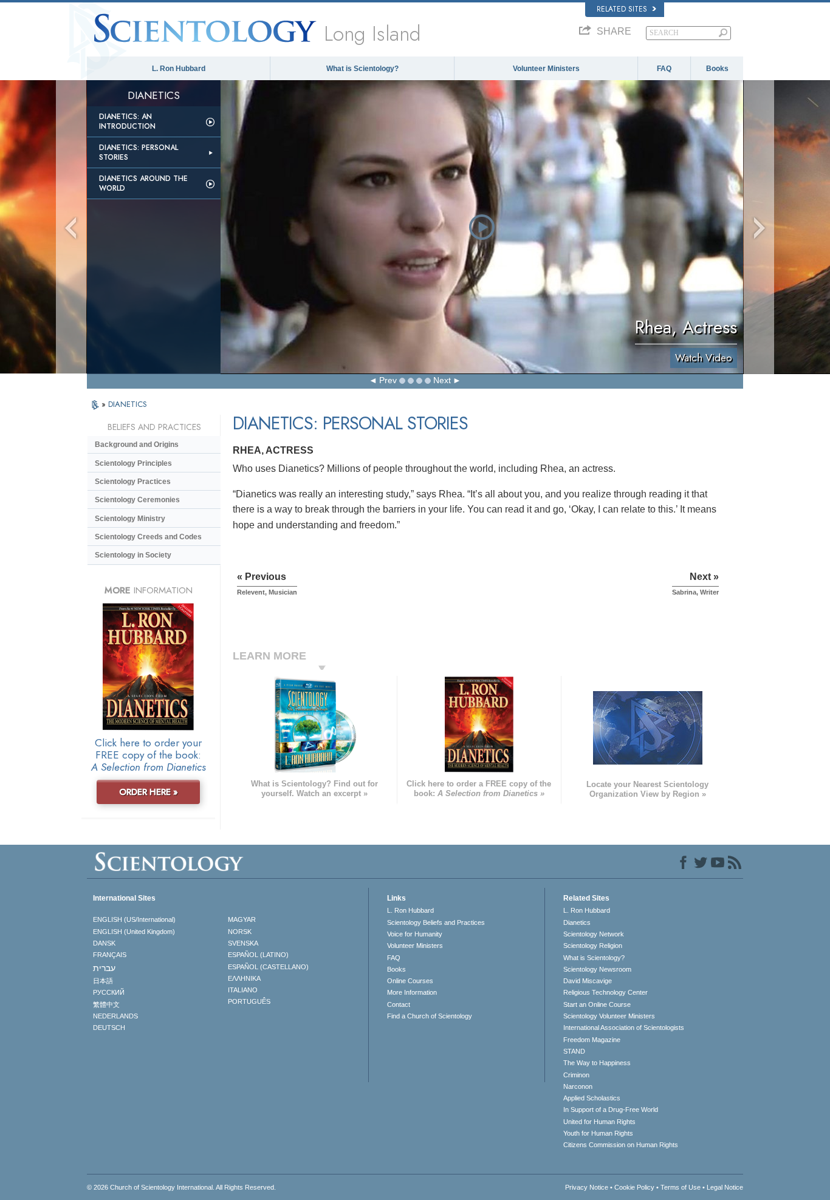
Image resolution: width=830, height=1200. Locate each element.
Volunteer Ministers (546, 68)
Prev (388, 380)
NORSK (240, 931)
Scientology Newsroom (597, 969)
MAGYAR (242, 919)
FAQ (664, 68)
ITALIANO (243, 990)
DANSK (104, 943)
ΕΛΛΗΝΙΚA (244, 978)
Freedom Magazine (591, 1039)
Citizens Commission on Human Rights (620, 1144)
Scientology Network (593, 934)
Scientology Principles (133, 463)
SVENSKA (243, 943)
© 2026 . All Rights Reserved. (181, 1187)
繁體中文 (106, 1004)
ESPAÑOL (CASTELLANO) (268, 966)
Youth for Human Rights (598, 1133)
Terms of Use (680, 1187)
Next (442, 380)
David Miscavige (587, 980)
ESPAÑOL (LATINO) (258, 954)
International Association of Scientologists (623, 1027)
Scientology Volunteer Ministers (609, 1016)
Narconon (577, 1086)
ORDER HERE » (148, 792)
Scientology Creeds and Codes (148, 537)
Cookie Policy (634, 1187)
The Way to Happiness (597, 1062)
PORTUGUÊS (249, 1001)
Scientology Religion (592, 945)
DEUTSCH (109, 1027)
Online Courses (410, 980)
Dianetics (577, 922)
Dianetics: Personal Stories (138, 152)
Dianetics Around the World (143, 183)
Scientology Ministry (130, 518)
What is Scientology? (362, 68)
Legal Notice (725, 1187)
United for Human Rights (599, 1121)
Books (717, 68)
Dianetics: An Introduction (127, 121)
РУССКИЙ (109, 992)
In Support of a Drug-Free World (610, 1109)
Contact (398, 1004)
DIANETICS (127, 404)
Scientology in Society (133, 555)
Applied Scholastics (591, 1098)
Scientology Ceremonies (137, 500)
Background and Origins (137, 444)
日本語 (103, 980)
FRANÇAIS (109, 954)
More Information (412, 992)
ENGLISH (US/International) (134, 919)
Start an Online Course (597, 1004)
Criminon (576, 1075)
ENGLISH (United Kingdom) (134, 931)
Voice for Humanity (414, 934)
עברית (104, 968)
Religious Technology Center (605, 992)
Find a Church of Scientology (429, 1016)
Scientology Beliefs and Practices (436, 922)
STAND (574, 1051)
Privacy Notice (586, 1187)
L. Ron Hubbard (178, 68)
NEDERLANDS (115, 1016)
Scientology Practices (133, 481)
